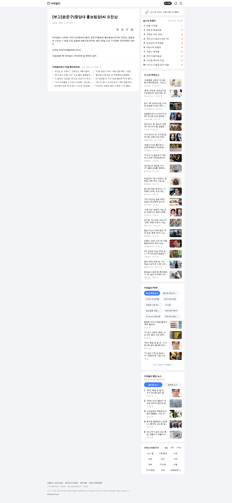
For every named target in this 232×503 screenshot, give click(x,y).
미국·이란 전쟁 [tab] (170, 299)
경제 (150, 459)
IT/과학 (163, 464)
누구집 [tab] (168, 305)
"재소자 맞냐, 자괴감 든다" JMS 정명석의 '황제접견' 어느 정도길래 (114, 82)
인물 (175, 464)
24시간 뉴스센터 (71, 483)
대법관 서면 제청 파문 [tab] (154, 305)
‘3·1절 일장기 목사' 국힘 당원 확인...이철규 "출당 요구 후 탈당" (114, 71)
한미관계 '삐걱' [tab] (171, 310)
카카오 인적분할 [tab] (152, 299)
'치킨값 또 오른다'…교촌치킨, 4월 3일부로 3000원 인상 (73, 71)
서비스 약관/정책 (95, 483)
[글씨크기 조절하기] (127, 30)
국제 (175, 459)
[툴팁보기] (182, 21)
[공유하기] (176, 3)
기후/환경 (163, 453)
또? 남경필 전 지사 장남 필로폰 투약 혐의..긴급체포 (114, 78)
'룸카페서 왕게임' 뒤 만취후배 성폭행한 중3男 (114, 75)
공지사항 (83, 483)
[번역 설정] (122, 30)
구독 (168, 3)
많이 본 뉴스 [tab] (153, 385)
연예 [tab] (172, 447)
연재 (163, 470)
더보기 (162, 365)
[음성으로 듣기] (117, 30)
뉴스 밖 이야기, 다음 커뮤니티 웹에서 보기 (167, 12)
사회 (175, 453)
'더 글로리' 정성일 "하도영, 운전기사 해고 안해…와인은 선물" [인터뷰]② (73, 78)
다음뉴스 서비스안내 (55, 483)
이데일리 (55, 3)
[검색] (182, 3)
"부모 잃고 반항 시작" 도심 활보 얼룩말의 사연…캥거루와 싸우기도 (73, 75)
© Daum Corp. (53, 494)
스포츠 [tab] (178, 447)
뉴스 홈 (150, 453)
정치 (163, 459)
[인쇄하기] (132, 30)
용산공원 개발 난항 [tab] (153, 310)
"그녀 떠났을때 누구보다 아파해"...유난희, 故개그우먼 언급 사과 (73, 82)
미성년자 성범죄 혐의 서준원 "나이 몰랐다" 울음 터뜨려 (114, 86)
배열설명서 (175, 470)
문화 (150, 464)
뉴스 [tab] (166, 447)
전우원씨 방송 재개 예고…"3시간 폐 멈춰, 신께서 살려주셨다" (73, 86)
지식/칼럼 (150, 470)
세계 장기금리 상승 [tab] (172, 316)
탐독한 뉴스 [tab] (172, 385)
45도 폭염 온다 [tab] (152, 293)
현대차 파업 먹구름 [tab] (170, 293)
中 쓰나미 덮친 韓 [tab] (153, 316)
